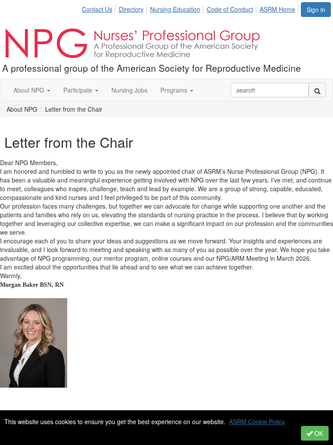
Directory (131, 9)
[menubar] (191, 7)
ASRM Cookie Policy (257, 421)
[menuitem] (99, 7)
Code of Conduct (230, 9)
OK (318, 433)
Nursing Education (175, 9)
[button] (32, 90)
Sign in (316, 9)
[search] (317, 90)
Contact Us (97, 9)
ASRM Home (277, 9)
